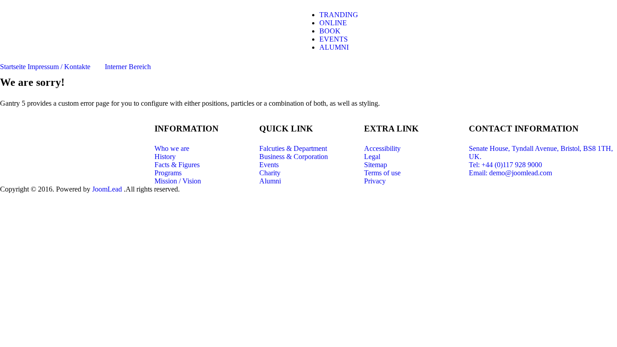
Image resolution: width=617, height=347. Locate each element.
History (165, 156)
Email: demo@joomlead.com (510, 173)
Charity (269, 173)
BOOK (330, 31)
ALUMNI (334, 47)
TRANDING (338, 15)
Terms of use (382, 173)
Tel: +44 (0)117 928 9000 (505, 165)
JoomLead (107, 189)
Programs (168, 173)
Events (269, 165)
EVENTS (333, 39)
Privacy (375, 181)
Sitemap (375, 165)
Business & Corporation (293, 156)
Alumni (270, 181)
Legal (372, 156)
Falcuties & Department (293, 148)
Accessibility (382, 148)
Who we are (171, 148)
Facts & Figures (177, 165)
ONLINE (333, 23)
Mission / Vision (177, 181)
